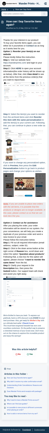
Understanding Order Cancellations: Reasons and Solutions (24, 386)
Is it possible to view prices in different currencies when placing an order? (24, 409)
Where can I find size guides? (17, 404)
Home (3, 9)
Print (9, 369)
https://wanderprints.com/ (14, 63)
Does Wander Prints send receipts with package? (24, 391)
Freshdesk (26, 430)
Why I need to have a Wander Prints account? (23, 400)
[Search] (44, 13)
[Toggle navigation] (45, 4)
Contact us (31, 46)
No (19, 354)
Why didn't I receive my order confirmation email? (24, 381)
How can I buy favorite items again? (19, 378)
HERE (18, 68)
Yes (31, 354)
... (10, 9)
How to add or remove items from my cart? (22, 413)
